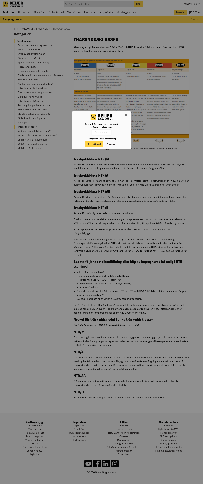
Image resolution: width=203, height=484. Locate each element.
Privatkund (94, 144)
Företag (111, 144)
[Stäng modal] (126, 115)
